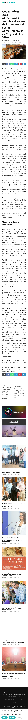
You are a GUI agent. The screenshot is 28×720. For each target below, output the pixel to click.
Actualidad (5, 42)
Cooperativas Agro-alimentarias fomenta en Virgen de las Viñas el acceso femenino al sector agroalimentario (14, 363)
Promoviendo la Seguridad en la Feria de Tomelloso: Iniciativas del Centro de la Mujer (13, 641)
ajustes (20, 714)
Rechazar (12, 717)
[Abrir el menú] (25, 2)
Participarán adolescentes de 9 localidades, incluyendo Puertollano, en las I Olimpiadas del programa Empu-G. (6, 392)
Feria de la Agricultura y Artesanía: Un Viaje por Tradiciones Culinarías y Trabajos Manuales (11, 574)
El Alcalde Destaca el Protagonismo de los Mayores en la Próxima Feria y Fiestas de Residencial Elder (12, 608)
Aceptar (4, 717)
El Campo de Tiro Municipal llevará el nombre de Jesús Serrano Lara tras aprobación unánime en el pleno (13, 675)
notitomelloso (13, 40)
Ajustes (19, 717)
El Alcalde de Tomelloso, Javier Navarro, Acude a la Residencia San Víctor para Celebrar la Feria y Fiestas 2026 (13, 505)
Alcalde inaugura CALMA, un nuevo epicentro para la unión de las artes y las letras (13, 471)
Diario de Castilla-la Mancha (14, 370)
